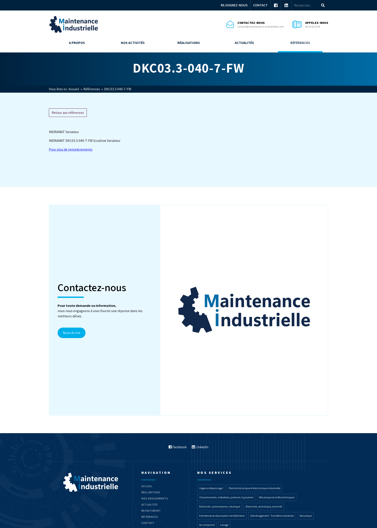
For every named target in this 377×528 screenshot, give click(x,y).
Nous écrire (71, 332)
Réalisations (188, 42)
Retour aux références (68, 112)
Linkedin (201, 447)
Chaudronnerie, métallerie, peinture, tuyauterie (226, 497)
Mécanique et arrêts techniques (276, 497)
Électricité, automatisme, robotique (219, 506)
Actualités (244, 42)
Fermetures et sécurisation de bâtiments (222, 515)
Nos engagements (154, 498)
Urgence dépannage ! (211, 488)
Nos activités (133, 42)
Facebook (179, 447)
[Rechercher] (323, 5)
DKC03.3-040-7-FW (117, 89)
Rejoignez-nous (234, 5)
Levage (224, 524)
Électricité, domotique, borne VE (264, 506)
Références (300, 42)
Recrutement (151, 510)
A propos (77, 42)
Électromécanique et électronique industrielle (254, 488)
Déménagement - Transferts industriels (272, 515)
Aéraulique (306, 515)
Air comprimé (206, 524)
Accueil (74, 89)
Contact (260, 5)
